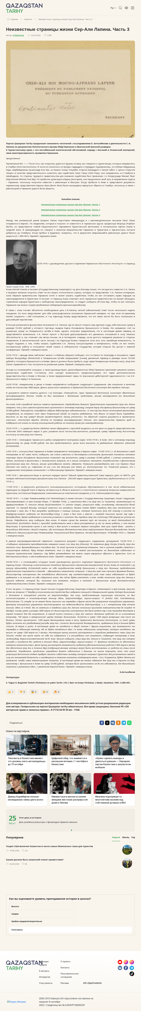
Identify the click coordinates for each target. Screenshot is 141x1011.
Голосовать (17, 929)
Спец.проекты (45, 983)
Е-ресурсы (44, 971)
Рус (113, 7)
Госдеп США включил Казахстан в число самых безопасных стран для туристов (49, 846)
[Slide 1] (69, 830)
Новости (28, 19)
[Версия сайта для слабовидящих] (126, 8)
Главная (14, 19)
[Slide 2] (71, 830)
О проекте (65, 961)
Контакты (65, 967)
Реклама (65, 983)
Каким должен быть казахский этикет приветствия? (34, 859)
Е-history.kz (18, 35)
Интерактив (44, 977)
